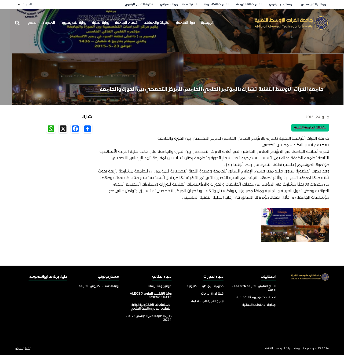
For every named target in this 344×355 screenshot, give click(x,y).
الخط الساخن (23, 348)
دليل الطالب (162, 276)
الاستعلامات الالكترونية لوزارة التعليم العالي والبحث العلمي (151, 307)
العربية (27, 5)
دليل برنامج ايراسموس (48, 276)
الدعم (32, 23)
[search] (17, 23)
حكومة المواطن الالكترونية (205, 286)
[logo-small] (291, 22)
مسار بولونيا (108, 276)
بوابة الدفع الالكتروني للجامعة (98, 286)
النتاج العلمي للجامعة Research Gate (253, 288)
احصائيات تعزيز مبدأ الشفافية (256, 298)
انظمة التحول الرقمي (139, 5)
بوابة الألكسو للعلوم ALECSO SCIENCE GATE (151, 296)
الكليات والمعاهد (157, 23)
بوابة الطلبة (100, 23)
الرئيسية (207, 23)
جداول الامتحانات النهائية (259, 305)
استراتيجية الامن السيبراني (178, 5)
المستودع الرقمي (281, 5)
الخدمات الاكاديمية (217, 5)
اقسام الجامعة (126, 23)
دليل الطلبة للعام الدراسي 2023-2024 (149, 318)
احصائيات (268, 276)
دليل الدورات (213, 276)
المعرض (49, 23)
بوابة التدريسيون (73, 23)
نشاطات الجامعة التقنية (310, 128)
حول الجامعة (185, 23)
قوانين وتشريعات (160, 286)
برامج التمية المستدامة (207, 301)
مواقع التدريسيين (313, 5)
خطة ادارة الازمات (212, 294)
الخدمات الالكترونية (249, 5)
